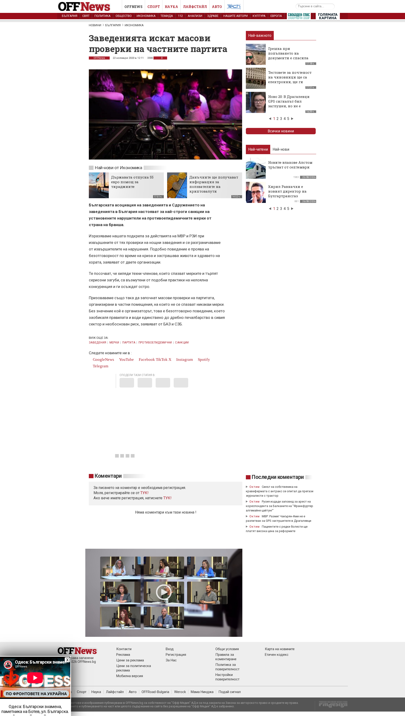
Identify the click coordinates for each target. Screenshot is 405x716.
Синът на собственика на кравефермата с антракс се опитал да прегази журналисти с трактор (279, 491)
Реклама (123, 655)
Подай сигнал (229, 692)
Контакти (123, 649)
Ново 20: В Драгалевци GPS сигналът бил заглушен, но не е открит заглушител (289, 103)
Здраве (212, 16)
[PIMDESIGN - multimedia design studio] (331, 706)
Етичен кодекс (277, 655)
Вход (170, 649)
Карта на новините (280, 649)
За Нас (171, 660)
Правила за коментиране (225, 657)
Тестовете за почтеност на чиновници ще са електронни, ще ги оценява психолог (289, 79)
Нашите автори (235, 16)
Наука (171, 6)
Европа (276, 16)
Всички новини (281, 131)
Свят (86, 16)
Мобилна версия (129, 676)
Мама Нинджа (202, 692)
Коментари (108, 476)
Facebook (146, 360)
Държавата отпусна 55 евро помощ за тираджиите (132, 182)
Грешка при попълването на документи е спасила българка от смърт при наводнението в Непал (290, 58)
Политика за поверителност (227, 667)
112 (180, 16)
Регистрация (176, 655)
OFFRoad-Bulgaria (155, 692)
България (69, 16)
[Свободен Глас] (299, 17)
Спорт (153, 6)
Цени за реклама (130, 660)
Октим (254, 487)
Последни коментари (278, 477)
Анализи (195, 16)
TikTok (162, 360)
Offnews (133, 6)
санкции (182, 342)
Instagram (184, 360)
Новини (95, 25)
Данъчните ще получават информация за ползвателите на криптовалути (213, 184)
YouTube (126, 360)
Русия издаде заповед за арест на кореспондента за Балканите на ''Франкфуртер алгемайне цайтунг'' (279, 506)
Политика (102, 16)
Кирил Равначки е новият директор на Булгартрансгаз (287, 191)
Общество (124, 16)
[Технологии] (234, 7)
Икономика (146, 16)
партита (128, 342)
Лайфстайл (195, 6)
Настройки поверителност (227, 677)
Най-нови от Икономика (118, 167)
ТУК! (167, 498)
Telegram (100, 366)
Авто (217, 6)
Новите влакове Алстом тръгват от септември (290, 164)
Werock (180, 692)
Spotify (203, 360)
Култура (259, 16)
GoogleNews (103, 360)
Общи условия (227, 649)
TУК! (144, 493)
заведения (97, 342)
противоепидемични (155, 342)
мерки (114, 342)
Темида (167, 16)
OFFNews (99, 58)
